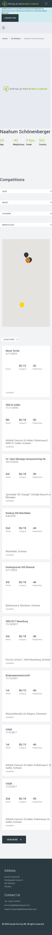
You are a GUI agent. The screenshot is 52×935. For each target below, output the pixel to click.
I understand (10, 18)
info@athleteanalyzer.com (19, 905)
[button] (27, 261)
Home (5, 38)
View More (14, 839)
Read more (5, 13)
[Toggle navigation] (46, 3)
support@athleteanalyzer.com (24, 909)
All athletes (16, 38)
